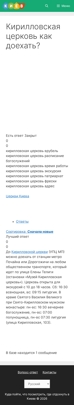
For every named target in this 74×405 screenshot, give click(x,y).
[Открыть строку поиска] (46, 6)
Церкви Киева (17, 196)
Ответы (22, 221)
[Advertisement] (37, 89)
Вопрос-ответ (28, 372)
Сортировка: (29, 232)
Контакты (49, 372)
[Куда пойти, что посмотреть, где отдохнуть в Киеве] (14, 6)
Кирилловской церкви (29, 252)
